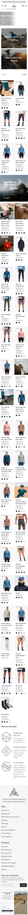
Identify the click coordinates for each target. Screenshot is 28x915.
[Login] (5, 6)
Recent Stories (6, 850)
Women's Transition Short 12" (20, 316)
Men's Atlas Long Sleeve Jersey (20, 161)
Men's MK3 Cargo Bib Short (6, 99)
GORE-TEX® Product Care (10, 817)
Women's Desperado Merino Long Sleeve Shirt (6, 469)
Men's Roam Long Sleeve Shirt (6, 594)
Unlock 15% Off (7, 910)
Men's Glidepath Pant (6, 315)
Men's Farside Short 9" (5, 408)
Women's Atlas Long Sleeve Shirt (21, 468)
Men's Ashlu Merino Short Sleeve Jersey (20, 223)
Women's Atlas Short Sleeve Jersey (20, 346)
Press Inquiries (6, 836)
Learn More (6, 198)
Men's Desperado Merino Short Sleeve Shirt (6, 534)
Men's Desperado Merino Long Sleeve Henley (21, 409)
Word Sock (19, 686)
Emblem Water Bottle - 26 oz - (5, 654)
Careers (4, 869)
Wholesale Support (8, 866)
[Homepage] (14, 5)
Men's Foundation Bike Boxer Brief (21, 533)
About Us (4, 846)
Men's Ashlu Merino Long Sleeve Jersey (5, 286)
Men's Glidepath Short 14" (20, 129)
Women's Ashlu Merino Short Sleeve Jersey (5, 223)
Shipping (4, 820)
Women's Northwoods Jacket (4, 255)
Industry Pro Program (8, 863)
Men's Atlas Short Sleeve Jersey (6, 378)
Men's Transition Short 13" (6, 345)
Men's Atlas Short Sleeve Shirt (21, 438)
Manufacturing (6, 856)
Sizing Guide (5, 814)
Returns (4, 827)
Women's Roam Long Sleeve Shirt (6, 565)
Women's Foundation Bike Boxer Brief (20, 566)
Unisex (3, 9)
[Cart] (23, 6)
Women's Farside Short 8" (21, 378)
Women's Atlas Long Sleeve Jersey (5, 162)
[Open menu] (26, 6)
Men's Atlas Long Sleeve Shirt (6, 501)
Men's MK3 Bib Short (20, 99)
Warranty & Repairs (8, 830)
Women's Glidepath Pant (20, 285)
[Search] (2, 6)
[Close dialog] (26, 892)
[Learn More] (14, 188)
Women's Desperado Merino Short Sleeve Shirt (21, 501)
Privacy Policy (6, 833)
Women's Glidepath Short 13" (5, 130)
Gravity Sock (5, 714)
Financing (4, 823)
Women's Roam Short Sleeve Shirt (6, 624)
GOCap (18, 593)
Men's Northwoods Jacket (21, 254)
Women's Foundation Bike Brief (20, 655)
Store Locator (6, 853)
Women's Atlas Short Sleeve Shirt (6, 438)
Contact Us (5, 810)
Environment (5, 860)
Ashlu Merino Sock (6, 686)
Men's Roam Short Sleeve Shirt (21, 624)
